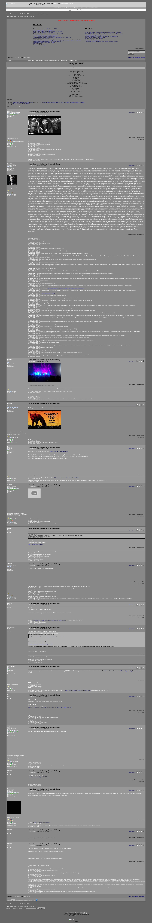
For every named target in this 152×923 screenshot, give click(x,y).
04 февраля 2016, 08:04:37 (34, 869)
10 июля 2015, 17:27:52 (34, 158)
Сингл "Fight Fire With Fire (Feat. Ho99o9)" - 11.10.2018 (47, 31)
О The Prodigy (22, 13)
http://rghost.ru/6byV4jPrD (35, 544)
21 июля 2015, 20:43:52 (34, 267)
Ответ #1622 (32, 565)
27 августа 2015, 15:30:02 (34, 621)
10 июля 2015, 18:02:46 (34, 160)
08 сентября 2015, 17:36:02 (35, 658)
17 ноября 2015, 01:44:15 (34, 826)
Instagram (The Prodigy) (39, 45)
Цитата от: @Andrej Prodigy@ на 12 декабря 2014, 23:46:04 (43, 633)
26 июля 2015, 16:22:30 (34, 392)
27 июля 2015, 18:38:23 (34, 395)
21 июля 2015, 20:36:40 (34, 260)
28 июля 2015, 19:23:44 (34, 443)
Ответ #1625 (32, 667)
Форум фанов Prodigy (11, 13)
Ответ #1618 (32, 405)
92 (15, 57)
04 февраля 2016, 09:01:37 (34, 876)
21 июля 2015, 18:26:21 (34, 244)
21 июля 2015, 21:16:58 (34, 320)
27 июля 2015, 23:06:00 (34, 397)
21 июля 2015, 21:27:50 (34, 325)
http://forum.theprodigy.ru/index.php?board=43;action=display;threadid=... (64, 102)
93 (17, 57)
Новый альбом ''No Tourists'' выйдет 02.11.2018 (45, 35)
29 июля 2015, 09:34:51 (34, 400)
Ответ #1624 (32, 628)
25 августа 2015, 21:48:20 (34, 590)
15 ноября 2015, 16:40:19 (34, 785)
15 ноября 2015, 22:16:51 (34, 525)
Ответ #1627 (32, 728)
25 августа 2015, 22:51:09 (34, 595)
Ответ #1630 (32, 831)
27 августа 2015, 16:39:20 (34, 599)
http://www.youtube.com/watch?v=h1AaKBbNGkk (66, 477)
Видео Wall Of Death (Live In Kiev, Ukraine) (44, 42)
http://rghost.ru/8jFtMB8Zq (48, 293)
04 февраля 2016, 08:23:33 (34, 874)
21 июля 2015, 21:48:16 (34, 348)
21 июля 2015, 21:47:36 (34, 346)
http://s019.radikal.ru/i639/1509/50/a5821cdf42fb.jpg (78, 690)
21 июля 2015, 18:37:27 (34, 247)
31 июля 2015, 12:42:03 (34, 481)
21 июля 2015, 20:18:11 (34, 252)
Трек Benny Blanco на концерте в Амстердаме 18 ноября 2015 (101, 36)
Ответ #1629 (32, 790)
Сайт (59, 7)
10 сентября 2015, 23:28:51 (35, 691)
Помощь (81, 7)
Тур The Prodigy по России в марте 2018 (43, 36)
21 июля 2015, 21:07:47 (34, 309)
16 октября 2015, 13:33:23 (34, 723)
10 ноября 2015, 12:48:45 (34, 767)
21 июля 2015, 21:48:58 (34, 351)
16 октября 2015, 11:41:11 (34, 716)
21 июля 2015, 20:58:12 (34, 289)
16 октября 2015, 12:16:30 (34, 721)
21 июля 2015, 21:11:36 (34, 314)
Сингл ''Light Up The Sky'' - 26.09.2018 (43, 32)
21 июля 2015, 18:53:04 (34, 249)
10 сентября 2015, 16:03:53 (35, 689)
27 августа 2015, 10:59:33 (34, 597)
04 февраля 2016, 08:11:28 (34, 871)
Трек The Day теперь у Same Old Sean (95, 37)
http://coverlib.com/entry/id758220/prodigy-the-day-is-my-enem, (120, 671)
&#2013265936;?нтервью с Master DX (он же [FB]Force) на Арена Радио (104, 33)
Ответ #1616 (32, 165)
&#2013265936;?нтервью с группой (94, 35)
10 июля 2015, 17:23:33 (34, 153)
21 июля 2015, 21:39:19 (34, 336)
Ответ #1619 (32, 448)
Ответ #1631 (32, 845)
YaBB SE (85, 913)
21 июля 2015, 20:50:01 (34, 279)
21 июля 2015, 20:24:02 (34, 254)
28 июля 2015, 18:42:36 (34, 441)
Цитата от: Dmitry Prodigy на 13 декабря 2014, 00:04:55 (42, 631)
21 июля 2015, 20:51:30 (34, 284)
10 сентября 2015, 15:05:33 (35, 663)
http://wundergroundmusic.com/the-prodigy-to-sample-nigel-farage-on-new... (47, 636)
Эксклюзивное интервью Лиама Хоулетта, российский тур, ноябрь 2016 (52, 37)
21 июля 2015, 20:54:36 (34, 286)
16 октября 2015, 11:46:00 (34, 718)
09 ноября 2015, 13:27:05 (34, 763)
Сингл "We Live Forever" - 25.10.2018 (43, 30)
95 (20, 57)
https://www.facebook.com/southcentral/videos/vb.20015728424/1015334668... (50, 707)
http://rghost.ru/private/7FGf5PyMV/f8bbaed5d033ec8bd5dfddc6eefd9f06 (66, 288)
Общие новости (37, 43)
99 (27, 57)
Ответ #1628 (32, 772)
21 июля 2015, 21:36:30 (34, 334)
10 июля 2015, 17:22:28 (34, 148)
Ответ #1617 (32, 361)
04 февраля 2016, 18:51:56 (34, 890)
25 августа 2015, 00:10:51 (34, 553)
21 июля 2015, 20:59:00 (34, 291)
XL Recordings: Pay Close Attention (94, 38)
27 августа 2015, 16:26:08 (34, 623)
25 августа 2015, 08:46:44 (34, 557)
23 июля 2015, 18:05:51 (34, 356)
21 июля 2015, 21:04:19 (34, 301)
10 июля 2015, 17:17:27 (34, 145)
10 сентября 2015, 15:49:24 (35, 684)
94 (19, 57)
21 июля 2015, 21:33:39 (34, 330)
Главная (55, 7)
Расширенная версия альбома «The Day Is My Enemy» (47, 41)
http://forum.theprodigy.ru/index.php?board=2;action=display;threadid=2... (50, 620)
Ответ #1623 (32, 604)
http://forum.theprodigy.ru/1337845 (38, 777)
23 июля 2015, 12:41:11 (34, 353)
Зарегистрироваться (66, 3)
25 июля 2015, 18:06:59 (34, 390)
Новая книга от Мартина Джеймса (42, 38)
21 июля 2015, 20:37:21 (34, 263)
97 (24, 57)
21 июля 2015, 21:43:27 (34, 343)
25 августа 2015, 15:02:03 (34, 560)
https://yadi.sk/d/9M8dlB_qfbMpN (23, 102)
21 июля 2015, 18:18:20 (34, 242)
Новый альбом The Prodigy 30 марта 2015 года (22, 16)
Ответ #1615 (32, 112)
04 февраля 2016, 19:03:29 (34, 892)
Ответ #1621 (32, 530)
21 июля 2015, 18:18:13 (34, 239)
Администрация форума (81, 912)
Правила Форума (74, 7)
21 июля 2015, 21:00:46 (34, 294)
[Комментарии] (11, 117)
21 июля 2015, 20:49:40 (34, 277)
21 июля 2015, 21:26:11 (34, 322)
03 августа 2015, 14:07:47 (34, 520)
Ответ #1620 (32, 486)
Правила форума (69, 912)
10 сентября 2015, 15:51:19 (35, 686)
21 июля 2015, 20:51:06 (34, 281)
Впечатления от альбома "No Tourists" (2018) (45, 28)
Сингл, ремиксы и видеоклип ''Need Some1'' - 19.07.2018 (48, 33)
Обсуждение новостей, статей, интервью (37, 13)
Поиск (67, 7)
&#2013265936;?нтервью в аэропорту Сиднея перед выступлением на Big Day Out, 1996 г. (57, 40)
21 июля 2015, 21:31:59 (34, 327)
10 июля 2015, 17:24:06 (34, 155)
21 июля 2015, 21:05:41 (34, 306)
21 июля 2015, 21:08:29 (34, 311)
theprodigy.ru (78, 915)
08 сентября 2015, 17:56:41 (35, 660)
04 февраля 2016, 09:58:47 (34, 886)
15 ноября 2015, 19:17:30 (34, 823)
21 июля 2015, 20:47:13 (34, 272)
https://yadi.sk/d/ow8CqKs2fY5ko (20, 104)
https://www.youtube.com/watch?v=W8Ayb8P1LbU (40, 644)
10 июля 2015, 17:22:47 (34, 150)
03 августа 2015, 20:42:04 (34, 522)
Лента (63, 7)
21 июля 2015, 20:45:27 (34, 269)
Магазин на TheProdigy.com (92, 40)
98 (25, 57)
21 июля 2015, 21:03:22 (34, 299)
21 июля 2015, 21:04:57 (34, 304)
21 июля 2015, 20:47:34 (34, 274)
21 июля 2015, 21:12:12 (34, 316)
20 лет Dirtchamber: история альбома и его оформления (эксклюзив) (103, 32)
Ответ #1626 (32, 696)
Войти (55, 3)
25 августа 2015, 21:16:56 (34, 587)
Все (29, 57)
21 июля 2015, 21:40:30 (34, 338)
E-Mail (9, 532)
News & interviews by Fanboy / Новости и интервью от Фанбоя (101, 41)
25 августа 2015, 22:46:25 (34, 592)
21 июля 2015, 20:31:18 (34, 258)
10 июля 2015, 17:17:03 (34, 143)
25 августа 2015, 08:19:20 (34, 555)
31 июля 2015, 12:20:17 (34, 479)
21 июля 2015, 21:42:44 (34, 341)
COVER (76, 68)
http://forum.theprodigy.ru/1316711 (41, 822)
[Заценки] (9, 116)
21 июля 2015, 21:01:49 (34, 296)
